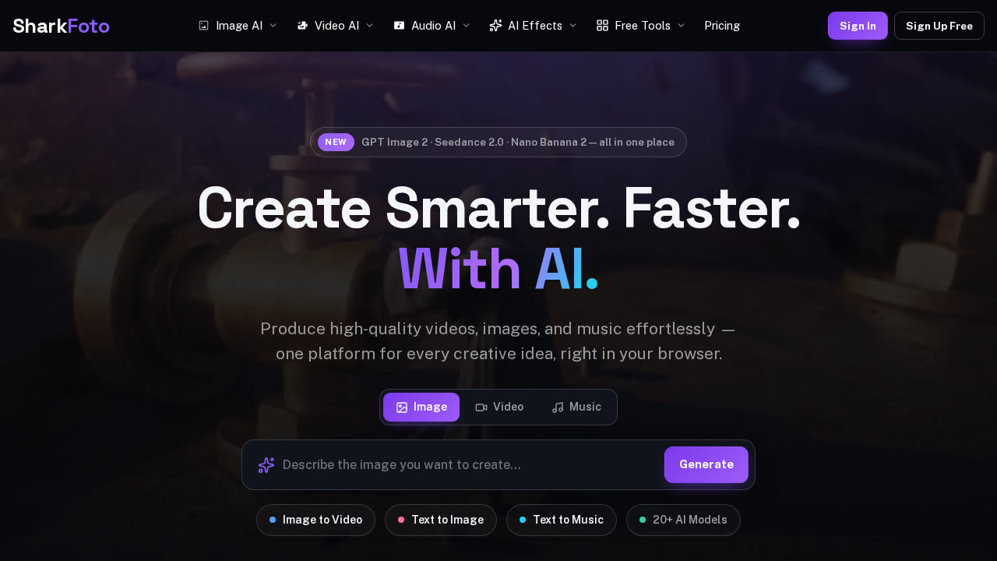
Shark (60, 25)
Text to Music (568, 519)
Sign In (858, 25)
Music (585, 406)
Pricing (722, 25)
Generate (706, 464)
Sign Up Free (939, 25)
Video (508, 406)
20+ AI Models (690, 519)
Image (430, 406)
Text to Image (447, 519)
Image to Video (322, 519)
